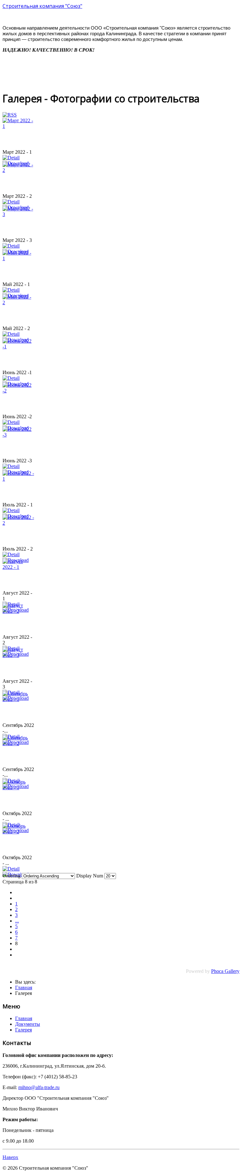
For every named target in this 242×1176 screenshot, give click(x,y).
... (17, 920)
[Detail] (11, 157)
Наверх (10, 1157)
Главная (23, 1018)
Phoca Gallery (225, 971)
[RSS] (10, 114)
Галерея (23, 1029)
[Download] (16, 874)
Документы (27, 1024)
